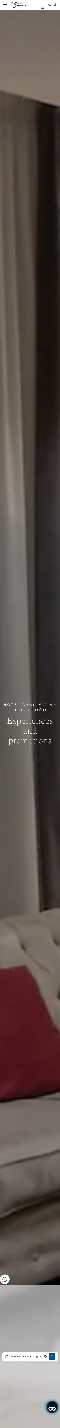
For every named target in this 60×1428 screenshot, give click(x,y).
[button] (52, 1356)
